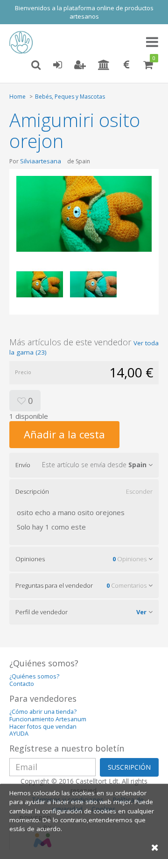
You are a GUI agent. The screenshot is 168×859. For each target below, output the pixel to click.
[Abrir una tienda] (104, 65)
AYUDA (18, 734)
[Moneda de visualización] (126, 65)
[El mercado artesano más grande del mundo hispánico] (23, 42)
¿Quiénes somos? (34, 676)
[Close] (155, 847)
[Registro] (80, 65)
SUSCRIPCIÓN (129, 767)
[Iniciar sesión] (57, 65)
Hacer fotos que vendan (43, 727)
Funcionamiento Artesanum (47, 719)
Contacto (21, 684)
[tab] (84, 464)
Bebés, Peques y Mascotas (70, 97)
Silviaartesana (40, 161)
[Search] (36, 65)
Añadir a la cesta (64, 434)
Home (17, 97)
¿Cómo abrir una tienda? (43, 712)
